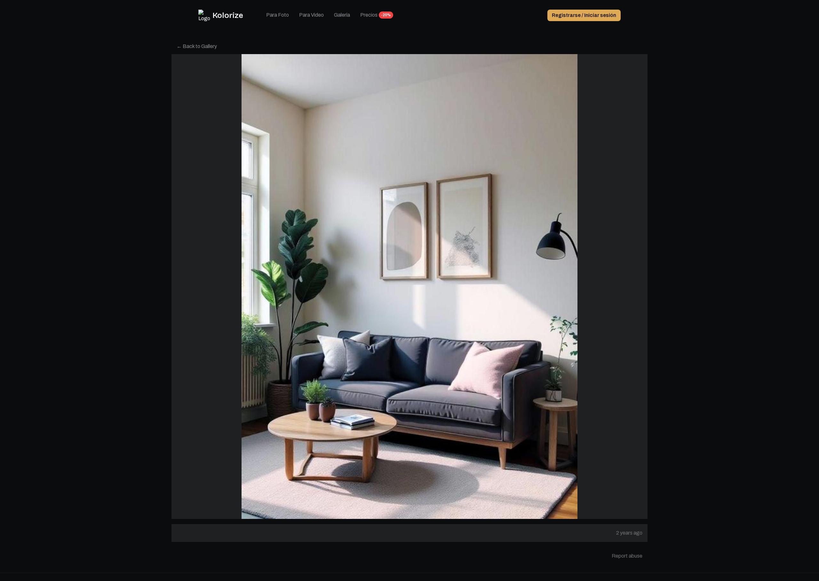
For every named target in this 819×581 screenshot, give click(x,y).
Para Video (311, 15)
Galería (342, 15)
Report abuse (627, 556)
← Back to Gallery (197, 46)
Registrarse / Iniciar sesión (584, 15)
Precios (369, 15)
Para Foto (277, 15)
